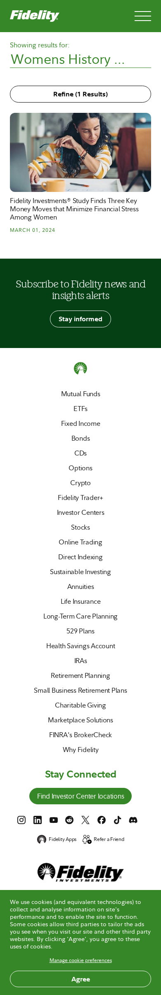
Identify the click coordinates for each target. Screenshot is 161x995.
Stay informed (80, 319)
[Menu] (143, 16)
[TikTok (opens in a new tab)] (118, 820)
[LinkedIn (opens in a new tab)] (38, 820)
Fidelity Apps (62, 839)
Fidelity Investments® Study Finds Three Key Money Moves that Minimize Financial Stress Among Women (74, 209)
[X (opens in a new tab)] (85, 820)
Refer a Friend (109, 839)
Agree (80, 979)
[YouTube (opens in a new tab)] (54, 820)
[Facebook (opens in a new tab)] (102, 820)
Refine (80, 94)
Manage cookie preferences (81, 960)
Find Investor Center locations (80, 797)
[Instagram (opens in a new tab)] (21, 820)
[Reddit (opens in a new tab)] (69, 820)
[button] (61, 142)
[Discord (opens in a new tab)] (133, 820)
